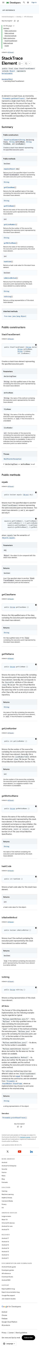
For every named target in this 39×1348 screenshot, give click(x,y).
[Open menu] (3, 2)
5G (3, 1208)
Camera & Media (7, 1201)
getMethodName (10, 243)
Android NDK (6, 1280)
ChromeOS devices (8, 1223)
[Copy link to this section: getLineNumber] (19, 728)
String (22, 140)
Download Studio (7, 1277)
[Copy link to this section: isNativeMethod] (19, 917)
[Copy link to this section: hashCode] (13, 866)
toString (7, 297)
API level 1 (11, 52)
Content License (25, 1137)
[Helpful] (14, 20)
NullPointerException (12, 459)
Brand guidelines (21, 1333)
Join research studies (8, 1299)
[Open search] (24, 2)
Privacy (4, 1204)
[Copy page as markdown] (26, 63)
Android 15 (5, 1245)
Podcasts (5, 1182)
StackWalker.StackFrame (12, 1084)
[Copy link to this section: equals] (10, 482)
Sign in (34, 2)
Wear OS (5, 1220)
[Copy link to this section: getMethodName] (20, 796)
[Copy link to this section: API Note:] (11, 1006)
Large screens (6, 1216)
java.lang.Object (7, 79)
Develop (18, 17)
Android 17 (5, 1238)
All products (6, 1325)
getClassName (9, 187)
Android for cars (7, 1226)
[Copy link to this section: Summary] (15, 127)
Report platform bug (8, 1289)
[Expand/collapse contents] (13, 26)
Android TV (5, 1229)
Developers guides (8, 1270)
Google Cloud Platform (9, 1322)
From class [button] (15, 316)
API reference (8, 10)
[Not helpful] (17, 20)
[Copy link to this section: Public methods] (22, 475)
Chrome (4, 1315)
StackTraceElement (11, 140)
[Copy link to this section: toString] (11, 977)
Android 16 (5, 1241)
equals (6, 169)
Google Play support (8, 1295)
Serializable (7, 73)
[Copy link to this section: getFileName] (16, 654)
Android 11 (5, 1258)
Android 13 (5, 1251)
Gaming (4, 1191)
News (3, 1176)
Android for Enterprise (9, 1166)
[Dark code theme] (36, 345)
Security (4, 1169)
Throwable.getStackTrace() (13, 98)
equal (18, 1076)
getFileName (9, 206)
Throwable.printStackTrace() (14, 1118)
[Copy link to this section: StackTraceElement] (22, 334)
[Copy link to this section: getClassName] (18, 594)
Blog (3, 1179)
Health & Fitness (7, 1198)
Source (4, 1172)
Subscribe (28, 1338)
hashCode (7, 262)
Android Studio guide (9, 1267)
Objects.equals (8, 538)
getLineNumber (9, 224)
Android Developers (8, 17)
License (11, 1333)
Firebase (4, 1319)
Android (4, 1162)
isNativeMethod (10, 278)
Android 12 (5, 1255)
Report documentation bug (11, 1292)
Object (12, 71)
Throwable (10, 1081)
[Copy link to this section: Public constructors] (27, 327)
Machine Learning (8, 1194)
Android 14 (5, 1248)
